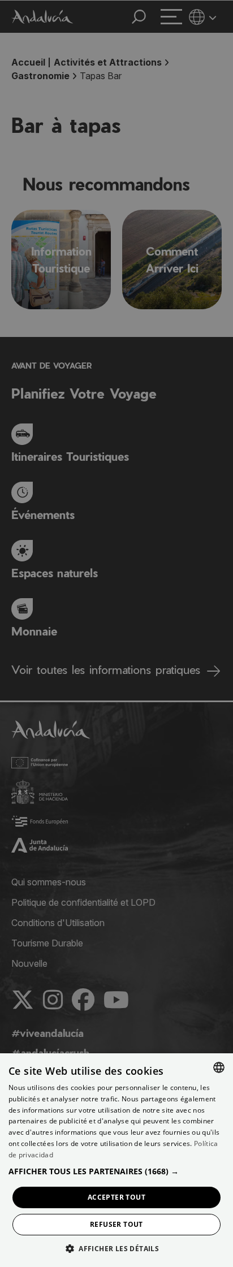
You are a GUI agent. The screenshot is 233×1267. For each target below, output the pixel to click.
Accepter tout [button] (116, 1197)
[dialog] (116, 1160)
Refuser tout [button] (116, 1224)
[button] (116, 1171)
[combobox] (219, 1067)
